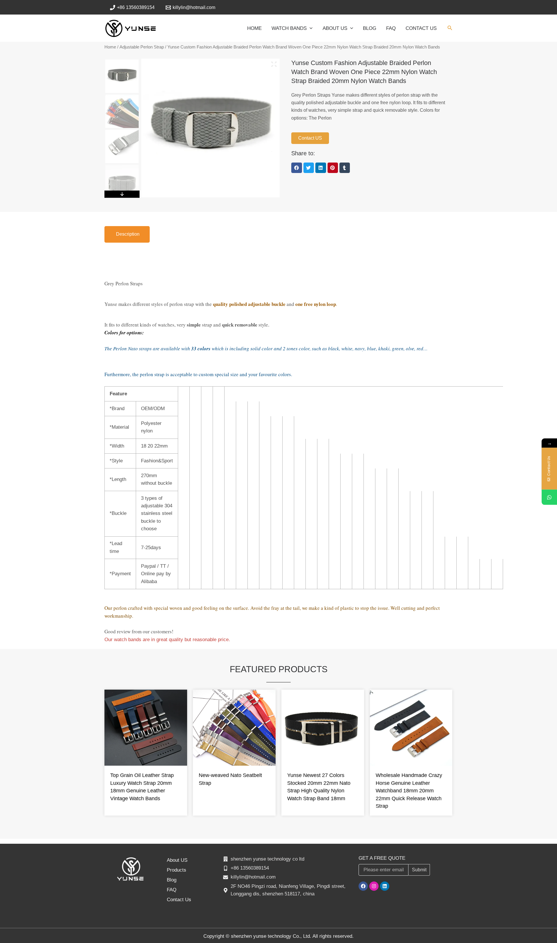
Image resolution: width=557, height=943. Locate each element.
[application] (309, 28)
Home (110, 47)
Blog (171, 880)
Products (176, 870)
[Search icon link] (450, 29)
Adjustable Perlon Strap (142, 47)
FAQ (171, 889)
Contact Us (179, 899)
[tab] (127, 234)
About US (177, 860)
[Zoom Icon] (274, 64)
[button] (296, 168)
